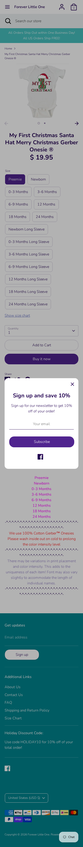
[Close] (72, 384)
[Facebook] (40, 457)
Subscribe (42, 441)
